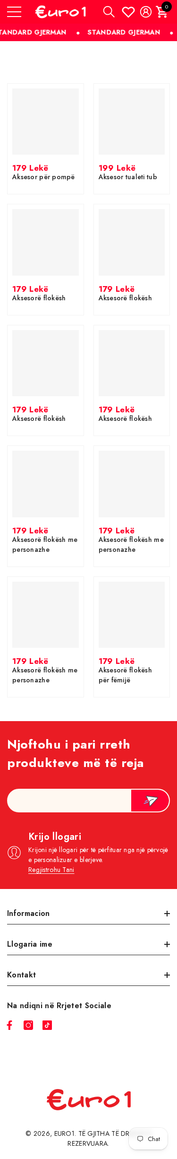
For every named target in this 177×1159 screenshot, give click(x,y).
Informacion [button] (28, 913)
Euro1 (64, 1133)
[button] (109, 12)
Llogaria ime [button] (29, 944)
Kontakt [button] (21, 974)
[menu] (14, 12)
